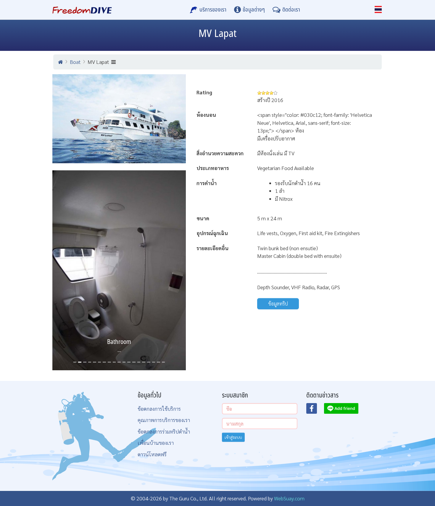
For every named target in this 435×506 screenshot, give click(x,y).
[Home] (60, 62)
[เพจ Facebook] (315, 410)
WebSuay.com (289, 498)
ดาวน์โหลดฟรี (152, 454)
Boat (75, 61)
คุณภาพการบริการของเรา (164, 419)
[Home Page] (82, 10)
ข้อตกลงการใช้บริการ (159, 408)
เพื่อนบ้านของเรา (156, 442)
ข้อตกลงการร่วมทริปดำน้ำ (164, 431)
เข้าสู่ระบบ (233, 437)
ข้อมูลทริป (278, 303)
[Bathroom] (119, 270)
